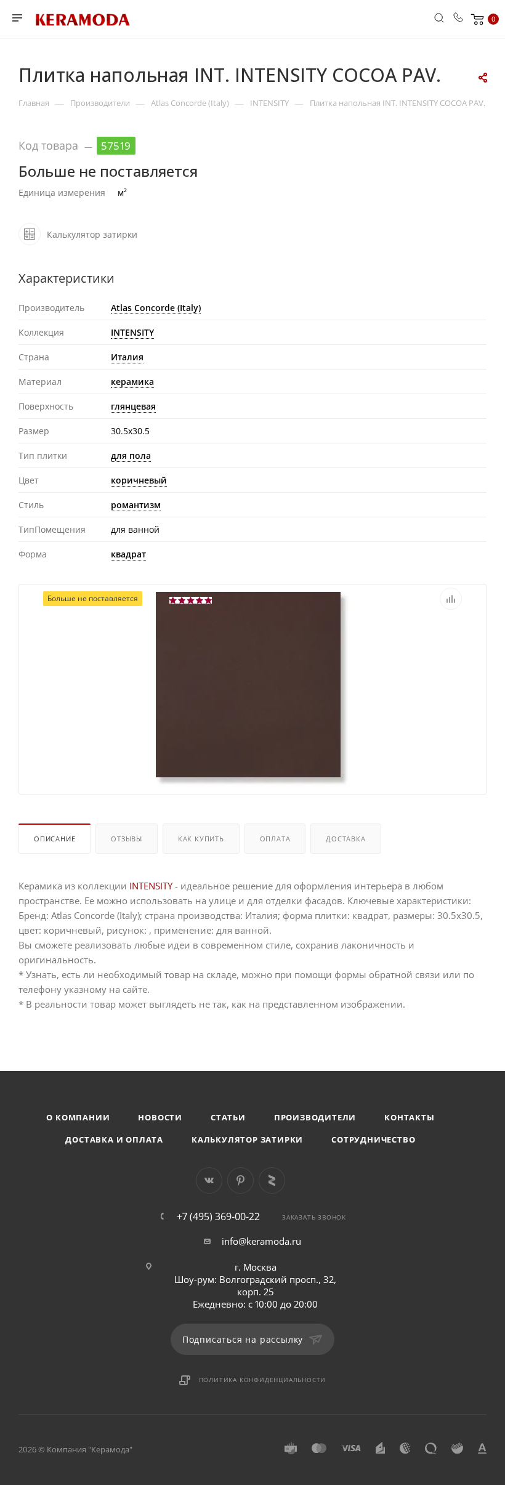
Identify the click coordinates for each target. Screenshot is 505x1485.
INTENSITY (132, 332)
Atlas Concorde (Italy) (156, 308)
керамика (132, 381)
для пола (131, 455)
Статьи (228, 1117)
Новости (160, 1117)
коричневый (139, 480)
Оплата (275, 838)
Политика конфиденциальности (262, 1379)
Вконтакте (209, 1180)
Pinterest (240, 1180)
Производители (315, 1117)
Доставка (345, 838)
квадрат (128, 554)
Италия (127, 357)
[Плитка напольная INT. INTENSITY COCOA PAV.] (252, 688)
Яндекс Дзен (272, 1180)
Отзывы (126, 838)
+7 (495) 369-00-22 (218, 1216)
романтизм (136, 505)
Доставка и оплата (114, 1139)
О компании (78, 1117)
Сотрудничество (373, 1139)
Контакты (409, 1117)
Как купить (201, 838)
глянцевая (133, 406)
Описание (54, 838)
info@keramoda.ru (261, 1241)
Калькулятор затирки (247, 1139)
